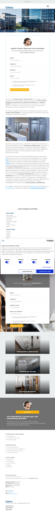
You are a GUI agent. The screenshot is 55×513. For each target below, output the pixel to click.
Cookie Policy (9, 507)
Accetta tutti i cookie (45, 271)
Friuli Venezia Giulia (11, 217)
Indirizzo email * (14, 305)
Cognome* (13, 64)
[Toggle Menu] (48, 6)
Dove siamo (9, 509)
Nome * (12, 293)
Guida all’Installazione (12, 452)
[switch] (21, 262)
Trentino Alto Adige (11, 221)
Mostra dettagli (47, 267)
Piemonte (9, 220)
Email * (12, 76)
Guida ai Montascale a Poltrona (15, 450)
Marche (8, 234)
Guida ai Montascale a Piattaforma (16, 449)
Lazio (7, 238)
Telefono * (13, 70)
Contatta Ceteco (11, 463)
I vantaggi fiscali (11, 436)
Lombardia (9, 218)
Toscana (8, 231)
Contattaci (27, 412)
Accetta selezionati (27, 271)
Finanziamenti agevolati (13, 438)
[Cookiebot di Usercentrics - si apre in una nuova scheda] (47, 241)
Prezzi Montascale (11, 439)
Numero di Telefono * (16, 311)
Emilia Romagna (10, 225)
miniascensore (10, 188)
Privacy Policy (9, 506)
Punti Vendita (10, 461)
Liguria (8, 226)
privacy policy (32, 81)
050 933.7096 (27, 1)
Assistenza (9, 466)
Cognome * (13, 299)
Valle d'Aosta (9, 215)
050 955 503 (10, 459)
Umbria (8, 233)
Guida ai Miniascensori (12, 447)
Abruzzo (8, 236)
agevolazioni (33, 186)
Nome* (12, 58)
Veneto (8, 223)
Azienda (9, 465)
